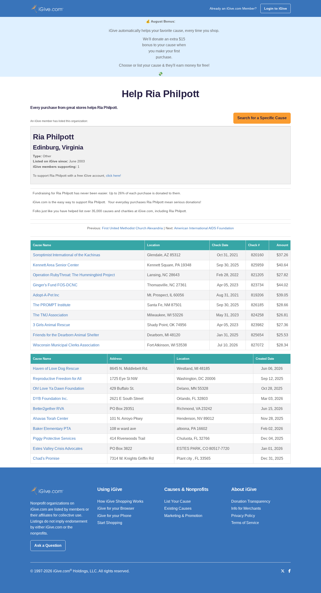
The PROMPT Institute (51, 305)
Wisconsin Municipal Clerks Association (66, 345)
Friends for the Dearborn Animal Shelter (66, 335)
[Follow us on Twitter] (283, 571)
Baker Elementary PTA (52, 429)
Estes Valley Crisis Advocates (57, 449)
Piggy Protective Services (54, 438)
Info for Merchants (246, 508)
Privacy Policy (243, 516)
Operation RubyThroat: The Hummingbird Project (74, 275)
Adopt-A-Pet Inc (46, 295)
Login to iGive (275, 8)
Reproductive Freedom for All (57, 379)
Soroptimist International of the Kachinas (66, 255)
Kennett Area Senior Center (56, 265)
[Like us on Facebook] (289, 571)
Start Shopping (109, 523)
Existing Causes (178, 508)
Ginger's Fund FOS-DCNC (55, 285)
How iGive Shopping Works (120, 501)
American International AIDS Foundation (204, 228)
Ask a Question (48, 545)
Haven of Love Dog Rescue (56, 369)
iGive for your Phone (114, 516)
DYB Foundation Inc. (50, 399)
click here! (113, 175)
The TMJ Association (50, 315)
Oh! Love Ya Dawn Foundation (58, 388)
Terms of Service (245, 523)
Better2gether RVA (48, 409)
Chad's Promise (46, 458)
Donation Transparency (250, 501)
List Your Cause (177, 501)
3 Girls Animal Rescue (51, 325)
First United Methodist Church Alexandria (132, 228)
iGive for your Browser (115, 508)
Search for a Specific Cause (262, 118)
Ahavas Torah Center (50, 419)
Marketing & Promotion (183, 516)
